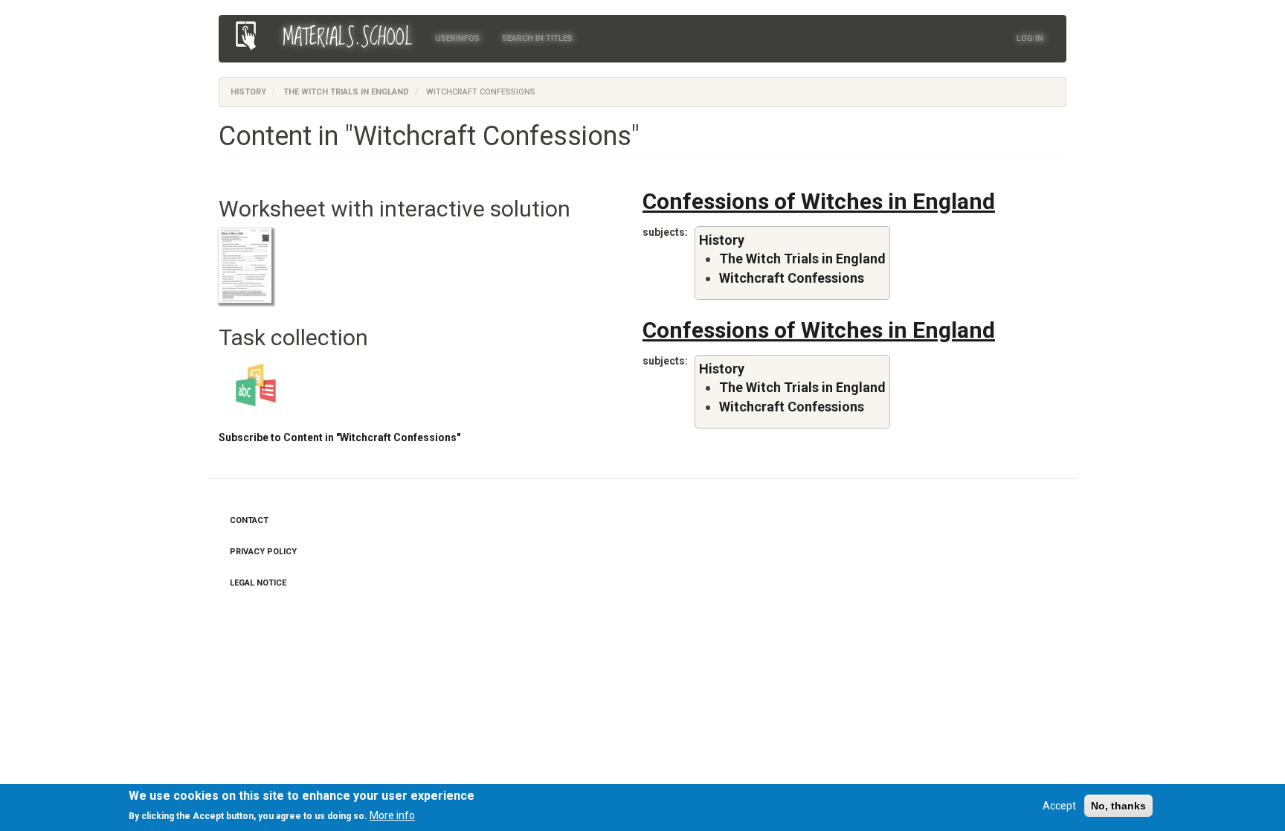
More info (392, 815)
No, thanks (1118, 806)
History (248, 92)
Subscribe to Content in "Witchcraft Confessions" (339, 437)
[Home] (251, 36)
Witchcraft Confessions (791, 278)
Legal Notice (258, 583)
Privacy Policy (263, 551)
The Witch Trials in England (346, 92)
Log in (1030, 38)
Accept (1059, 806)
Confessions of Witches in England (818, 201)
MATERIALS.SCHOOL (348, 38)
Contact (249, 520)
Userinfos (457, 38)
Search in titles (537, 38)
